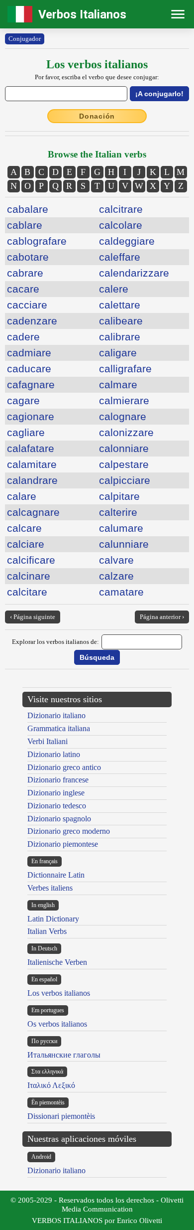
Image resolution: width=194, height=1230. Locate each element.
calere (113, 289)
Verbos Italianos (82, 14)
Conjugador (24, 38)
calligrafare (125, 368)
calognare (122, 416)
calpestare (124, 464)
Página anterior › (162, 616)
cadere (23, 336)
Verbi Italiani (47, 741)
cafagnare (31, 384)
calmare (118, 384)
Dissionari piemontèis (61, 1116)
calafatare (30, 448)
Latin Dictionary (53, 919)
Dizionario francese (58, 779)
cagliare (26, 432)
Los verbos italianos (58, 993)
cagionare (30, 416)
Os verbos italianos (57, 1024)
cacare (23, 289)
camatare (121, 592)
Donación (97, 116)
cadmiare (29, 352)
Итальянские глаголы (63, 1055)
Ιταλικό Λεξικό (51, 1085)
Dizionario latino (53, 754)
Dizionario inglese (56, 792)
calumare (121, 528)
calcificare (31, 560)
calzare (116, 576)
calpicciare (124, 480)
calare (21, 496)
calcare (24, 528)
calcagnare (33, 512)
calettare (119, 304)
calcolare (120, 225)
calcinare (28, 576)
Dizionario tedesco (56, 805)
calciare (25, 544)
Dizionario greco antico (64, 767)
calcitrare (121, 209)
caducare (29, 368)
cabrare (25, 273)
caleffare (119, 257)
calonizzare (126, 432)
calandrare (32, 480)
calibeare (121, 320)
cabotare (28, 257)
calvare (116, 560)
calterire (118, 512)
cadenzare (32, 320)
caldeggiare (127, 241)
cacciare (27, 304)
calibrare (119, 336)
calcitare (27, 592)
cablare (24, 225)
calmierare (124, 400)
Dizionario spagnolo (59, 818)
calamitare (32, 464)
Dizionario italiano (56, 715)
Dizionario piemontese (62, 844)
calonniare (124, 448)
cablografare (37, 241)
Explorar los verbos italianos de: (55, 641)
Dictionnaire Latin (56, 875)
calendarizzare (134, 273)
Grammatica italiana (58, 728)
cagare (23, 400)
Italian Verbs (47, 931)
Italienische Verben (57, 962)
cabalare (27, 209)
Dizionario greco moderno (68, 831)
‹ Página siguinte (32, 616)
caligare (118, 352)
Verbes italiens (50, 888)
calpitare (119, 496)
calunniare (124, 544)
